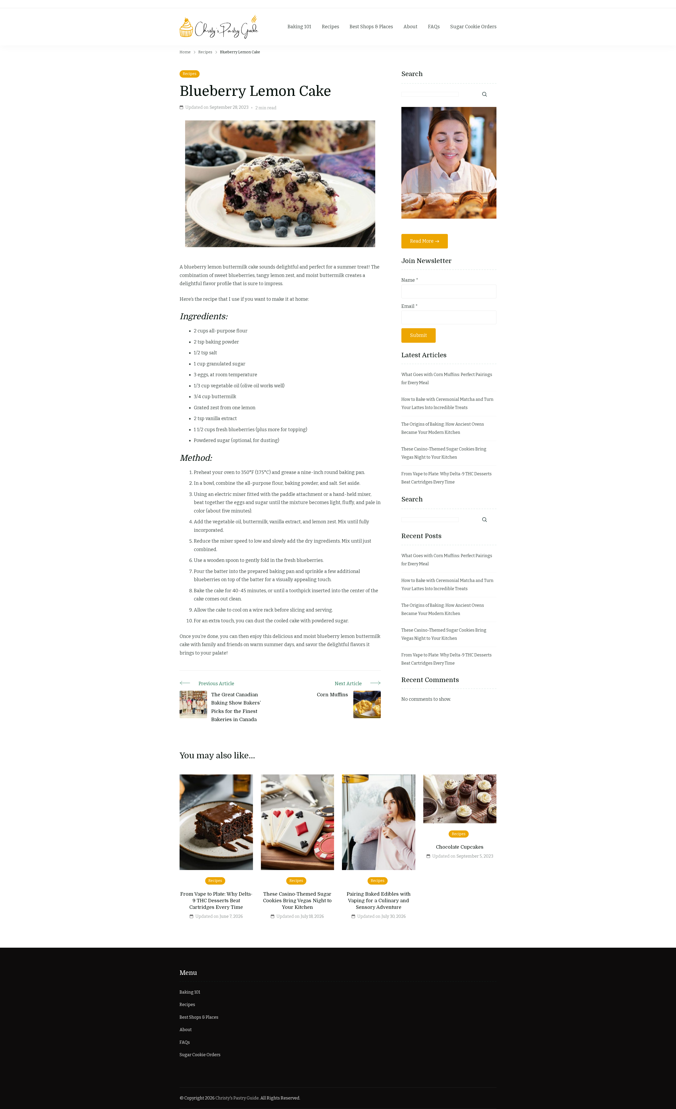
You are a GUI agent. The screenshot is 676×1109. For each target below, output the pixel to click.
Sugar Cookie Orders (473, 27)
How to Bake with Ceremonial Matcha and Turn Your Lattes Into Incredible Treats (447, 403)
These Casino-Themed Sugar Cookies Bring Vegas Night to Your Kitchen (443, 453)
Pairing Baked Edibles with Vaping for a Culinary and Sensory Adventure (379, 900)
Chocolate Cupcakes (459, 847)
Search (412, 74)
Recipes (330, 27)
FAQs (434, 27)
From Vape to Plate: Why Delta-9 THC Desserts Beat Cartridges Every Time (446, 478)
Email (409, 306)
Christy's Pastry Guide (237, 1098)
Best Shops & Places (371, 27)
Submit (418, 335)
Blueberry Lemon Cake (255, 91)
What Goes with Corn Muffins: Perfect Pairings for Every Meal (446, 379)
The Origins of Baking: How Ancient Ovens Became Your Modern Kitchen (442, 428)
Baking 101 (299, 27)
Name (409, 280)
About (410, 27)
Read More (422, 241)
